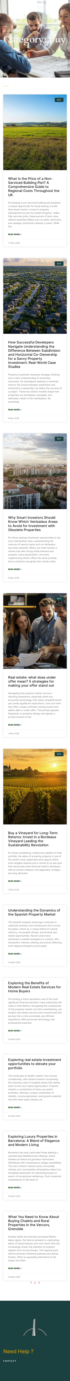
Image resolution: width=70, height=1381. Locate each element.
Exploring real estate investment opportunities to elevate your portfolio (34, 1064)
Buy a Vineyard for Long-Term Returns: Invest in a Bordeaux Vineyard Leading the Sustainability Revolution (33, 839)
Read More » (14, 234)
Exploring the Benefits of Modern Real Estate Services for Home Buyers (34, 987)
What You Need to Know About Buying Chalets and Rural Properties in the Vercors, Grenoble (33, 1223)
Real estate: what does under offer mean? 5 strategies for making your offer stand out (32, 681)
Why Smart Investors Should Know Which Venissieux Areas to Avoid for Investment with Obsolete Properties (33, 524)
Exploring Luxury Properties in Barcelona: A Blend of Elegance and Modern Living (34, 1140)
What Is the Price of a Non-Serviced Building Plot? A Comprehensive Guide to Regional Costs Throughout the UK (33, 187)
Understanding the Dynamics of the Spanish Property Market (34, 912)
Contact (9, 1361)
